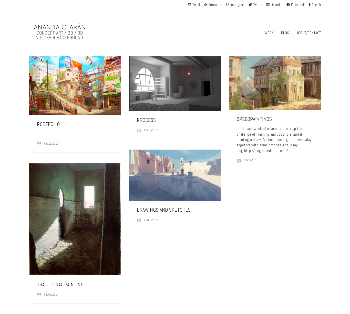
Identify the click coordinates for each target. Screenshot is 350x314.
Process (146, 120)
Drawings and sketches (164, 210)
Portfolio (48, 124)
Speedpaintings (254, 119)
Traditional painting (60, 284)
